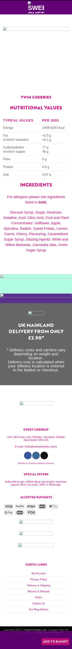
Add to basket (55, 641)
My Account (38, 573)
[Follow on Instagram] (36, 455)
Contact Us (38, 603)
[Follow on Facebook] (27, 455)
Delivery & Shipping (38, 585)
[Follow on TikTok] (44, 455)
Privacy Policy (38, 579)
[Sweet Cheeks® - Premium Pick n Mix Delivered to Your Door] (36, 7)
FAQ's (38, 597)
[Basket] (67, 7)
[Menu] (5, 7)
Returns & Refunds (39, 591)
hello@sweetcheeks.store (41, 446)
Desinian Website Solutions (41, 463)
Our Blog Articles (38, 609)
